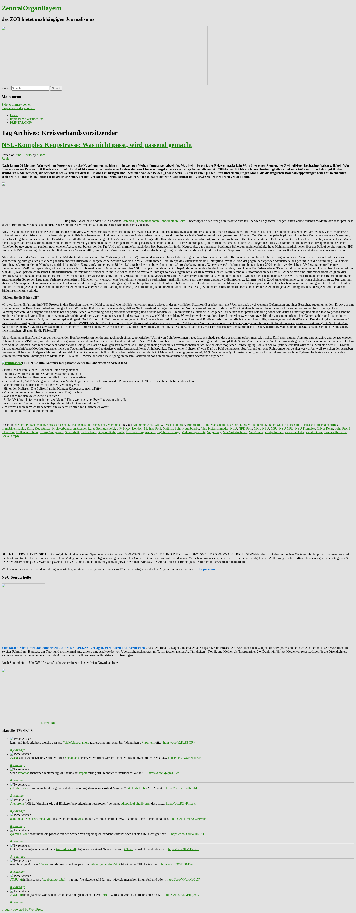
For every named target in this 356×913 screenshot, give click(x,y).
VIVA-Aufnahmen (235, 432)
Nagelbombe (190, 428)
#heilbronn (17, 803)
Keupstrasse (42, 428)
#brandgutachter (101, 864)
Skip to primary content (17, 104)
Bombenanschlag (213, 424)
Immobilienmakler (13, 428)
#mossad (23, 773)
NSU (274, 428)
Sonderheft (72, 432)
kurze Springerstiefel (101, 428)
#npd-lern (148, 742)
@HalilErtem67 (20, 788)
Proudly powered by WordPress (22, 909)
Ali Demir (139, 424)
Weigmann (256, 432)
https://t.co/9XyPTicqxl (181, 803)
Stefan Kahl (88, 432)
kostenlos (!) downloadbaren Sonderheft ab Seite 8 (154, 221)
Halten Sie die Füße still (283, 424)
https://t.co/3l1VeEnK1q (183, 849)
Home (14, 115)
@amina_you (43, 818)
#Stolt (62, 879)
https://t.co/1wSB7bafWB (184, 757)
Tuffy (120, 432)
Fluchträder (258, 424)
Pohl (338, 428)
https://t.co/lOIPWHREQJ (188, 834)
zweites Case (314, 432)
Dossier (245, 424)
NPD (233, 428)
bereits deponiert (174, 424)
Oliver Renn (325, 428)
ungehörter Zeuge (168, 432)
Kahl (30, 428)
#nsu (81, 818)
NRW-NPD (261, 428)
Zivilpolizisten (274, 432)
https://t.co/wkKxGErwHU (190, 818)
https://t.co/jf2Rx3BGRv (179, 742)
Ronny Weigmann (51, 432)
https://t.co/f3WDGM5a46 (178, 864)
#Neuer (129, 849)
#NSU (14, 879)
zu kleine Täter (294, 432)
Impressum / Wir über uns (26, 119)
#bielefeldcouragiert (76, 742)
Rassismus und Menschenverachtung (96, 424)
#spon (83, 773)
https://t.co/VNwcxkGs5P (183, 879)
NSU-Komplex (305, 428)
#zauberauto (50, 879)
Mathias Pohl (152, 428)
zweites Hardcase (335, 432)
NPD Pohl (245, 428)
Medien (19, 424)
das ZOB (232, 424)
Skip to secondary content (18, 108)
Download (48, 722)
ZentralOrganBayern (32, 8)
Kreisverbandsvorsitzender (69, 428)
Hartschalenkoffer (325, 424)
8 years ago (17, 750)
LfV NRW (123, 428)
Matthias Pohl (172, 428)
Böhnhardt (194, 424)
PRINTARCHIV (21, 122)
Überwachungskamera (140, 432)
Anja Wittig (154, 424)
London (137, 428)
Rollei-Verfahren (27, 432)
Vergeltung (214, 432)
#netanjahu (72, 757)
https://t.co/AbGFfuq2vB (182, 895)
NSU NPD (286, 428)
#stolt (116, 864)
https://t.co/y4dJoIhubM (181, 788)
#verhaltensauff (66, 849)
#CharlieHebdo (138, 788)
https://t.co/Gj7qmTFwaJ (164, 773)
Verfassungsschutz (193, 432)
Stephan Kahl (107, 432)
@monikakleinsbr (21, 818)
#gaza (14, 757)
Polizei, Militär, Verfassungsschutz (48, 424)
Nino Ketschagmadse (214, 428)
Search (6, 88)
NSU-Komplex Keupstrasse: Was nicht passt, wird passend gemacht (97, 144)
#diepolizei (128, 803)
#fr (21, 879)
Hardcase (306, 424)
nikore (41, 155)
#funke (43, 864)
